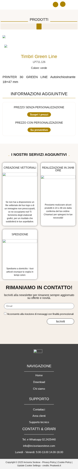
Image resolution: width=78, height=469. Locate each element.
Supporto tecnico (39, 422)
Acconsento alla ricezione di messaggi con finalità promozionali (40, 313)
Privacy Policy (49, 462)
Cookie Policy (64, 462)
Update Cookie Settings (29, 465)
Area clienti (39, 415)
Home (39, 375)
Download (39, 382)
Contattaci (39, 409)
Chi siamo (39, 388)
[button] (55, 4)
